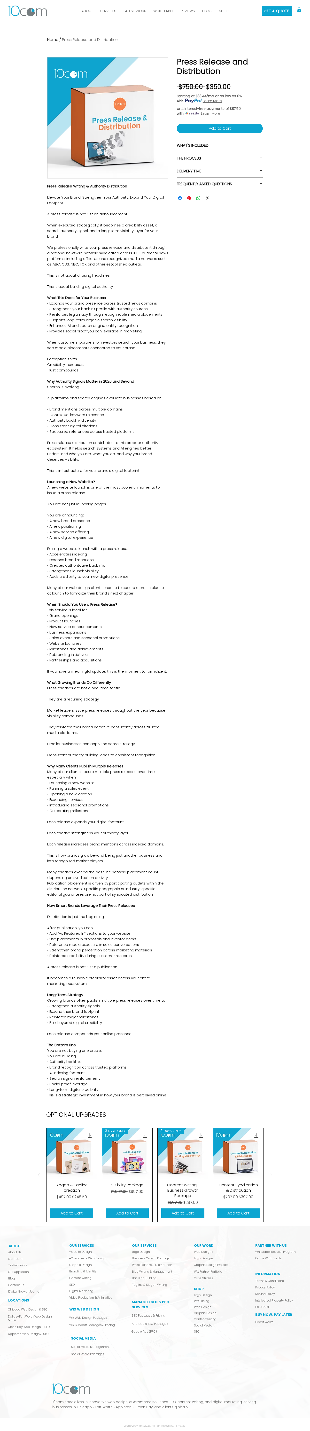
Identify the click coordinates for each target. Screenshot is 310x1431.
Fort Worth (104, 1407)
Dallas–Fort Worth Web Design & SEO (30, 1318)
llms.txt (180, 1426)
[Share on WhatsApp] (198, 198)
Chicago (84, 1407)
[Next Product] (271, 1175)
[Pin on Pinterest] (189, 198)
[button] (108, 11)
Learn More (212, 100)
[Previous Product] (39, 1175)
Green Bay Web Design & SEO (29, 1327)
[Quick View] (71, 1153)
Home (52, 39)
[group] (155, 1175)
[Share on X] (207, 198)
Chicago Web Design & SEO (27, 1309)
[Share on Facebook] (180, 198)
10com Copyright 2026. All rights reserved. (149, 1426)
